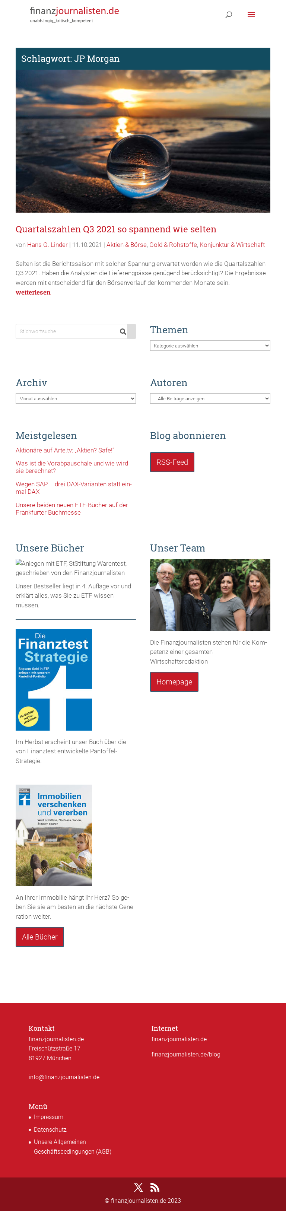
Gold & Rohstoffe (173, 244)
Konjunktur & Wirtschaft (232, 244)
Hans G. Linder (47, 244)
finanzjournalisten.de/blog (186, 1054)
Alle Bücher (40, 936)
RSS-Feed (172, 462)
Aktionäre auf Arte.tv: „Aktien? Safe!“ (65, 450)
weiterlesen (33, 292)
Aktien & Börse (127, 244)
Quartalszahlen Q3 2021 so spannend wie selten (116, 229)
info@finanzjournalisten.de (64, 1077)
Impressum (48, 1117)
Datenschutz (50, 1129)
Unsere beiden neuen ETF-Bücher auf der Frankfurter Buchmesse (72, 508)
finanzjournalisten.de (179, 1039)
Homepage (174, 681)
